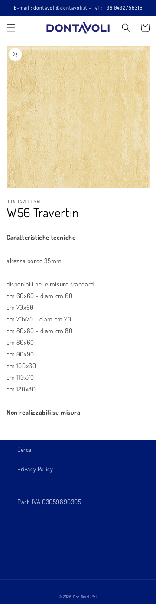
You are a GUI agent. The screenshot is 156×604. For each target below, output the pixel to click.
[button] (10, 27)
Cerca (24, 449)
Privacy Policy (35, 469)
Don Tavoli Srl (85, 596)
